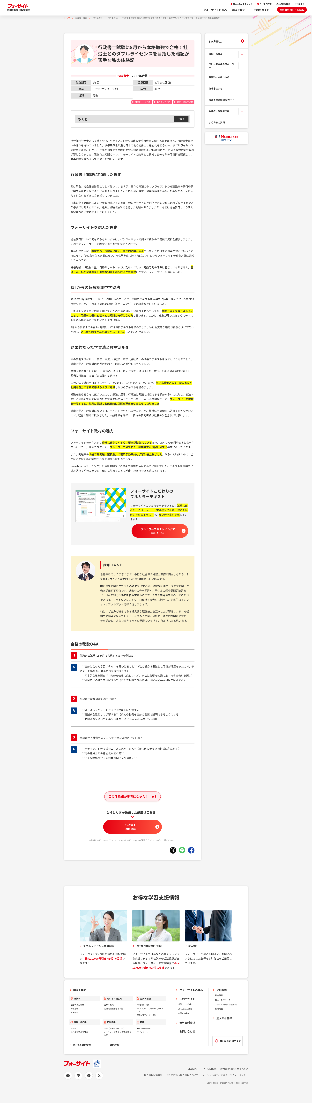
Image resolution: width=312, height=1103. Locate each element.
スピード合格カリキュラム (221, 65)
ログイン (226, 140)
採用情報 (219, 1008)
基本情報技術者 (144, 1028)
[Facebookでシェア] (191, 850)
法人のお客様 (282, 4)
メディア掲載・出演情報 (226, 1004)
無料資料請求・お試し (292, 9)
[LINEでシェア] (182, 850)
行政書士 (215, 41)
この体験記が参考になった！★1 (132, 796)
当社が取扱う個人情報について (182, 1075)
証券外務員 (109, 1004)
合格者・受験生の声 (219, 111)
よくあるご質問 (217, 122)
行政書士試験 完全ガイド (222, 99)
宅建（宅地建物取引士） (115, 1028)
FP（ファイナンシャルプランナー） (151, 1009)
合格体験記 (112, 17)
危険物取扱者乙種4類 (113, 1008)
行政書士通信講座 (130, 827)
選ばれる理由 (216, 54)
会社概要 (298, 4)
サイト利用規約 (208, 1069)
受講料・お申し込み (219, 77)
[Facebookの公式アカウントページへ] (89, 1076)
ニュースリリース (222, 999)
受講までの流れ (185, 1004)
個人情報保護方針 (153, 1075)
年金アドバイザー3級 (146, 1014)
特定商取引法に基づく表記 (234, 1069)
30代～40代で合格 (185, 102)
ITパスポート (142, 1032)
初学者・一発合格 (142, 102)
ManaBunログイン (241, 4)
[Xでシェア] (173, 850)
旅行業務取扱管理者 (79, 1032)
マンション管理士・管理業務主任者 (117, 1033)
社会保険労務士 (77, 1004)
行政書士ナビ (216, 88)
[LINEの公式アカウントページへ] (78, 1076)
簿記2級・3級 (143, 1004)
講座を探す (238, 9)
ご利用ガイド (261, 9)
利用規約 (192, 1069)
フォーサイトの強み (215, 10)
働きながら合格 (163, 102)
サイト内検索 (266, 4)
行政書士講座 (81, 17)
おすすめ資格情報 (82, 1045)
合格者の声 (97, 17)
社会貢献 (219, 995)
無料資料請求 (187, 1022)
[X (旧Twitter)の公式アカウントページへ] (99, 1076)
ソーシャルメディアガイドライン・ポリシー (225, 1075)
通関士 (73, 1028)
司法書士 (74, 1012)
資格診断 (114, 1045)
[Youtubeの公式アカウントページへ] (68, 1076)
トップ (67, 17)
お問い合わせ (184, 1013)
